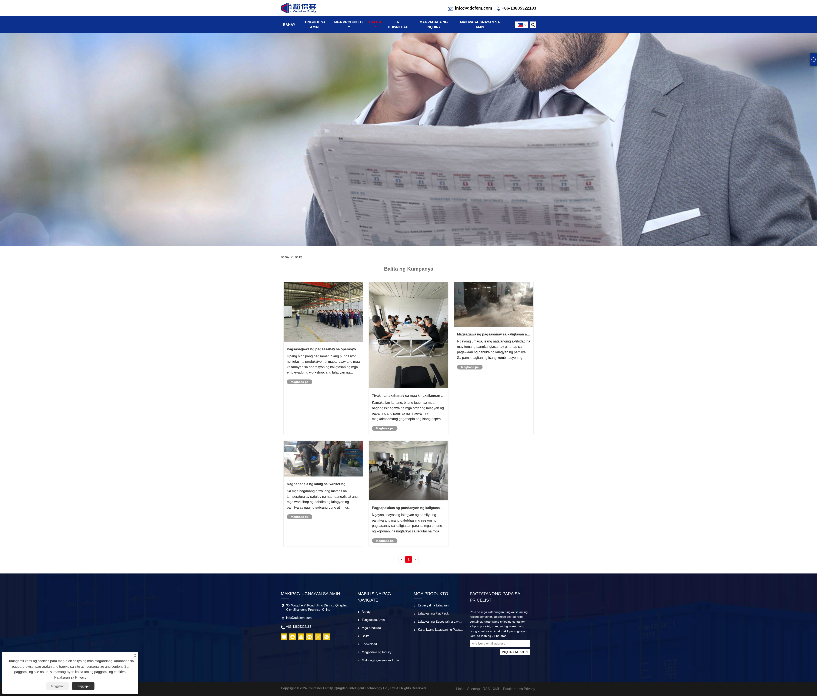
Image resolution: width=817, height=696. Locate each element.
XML (496, 689)
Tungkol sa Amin (314, 24)
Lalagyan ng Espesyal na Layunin (441, 621)
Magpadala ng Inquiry (434, 24)
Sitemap (473, 689)
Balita (375, 22)
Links (460, 689)
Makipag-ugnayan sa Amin (480, 24)
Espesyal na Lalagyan (433, 605)
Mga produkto (348, 22)
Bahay (289, 25)
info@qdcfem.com (473, 8)
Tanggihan (57, 686)
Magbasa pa (300, 382)
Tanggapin (83, 686)
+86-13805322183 (519, 8)
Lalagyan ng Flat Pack (433, 613)
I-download (398, 24)
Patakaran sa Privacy (70, 677)
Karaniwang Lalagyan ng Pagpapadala (444, 629)
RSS (486, 689)
